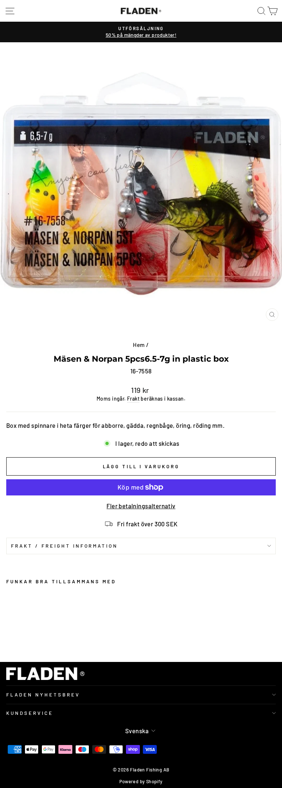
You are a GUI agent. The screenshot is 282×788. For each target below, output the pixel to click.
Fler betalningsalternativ (140, 505)
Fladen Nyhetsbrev (43, 695)
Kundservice (29, 713)
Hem (139, 344)
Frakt (133, 398)
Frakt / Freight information (64, 546)
